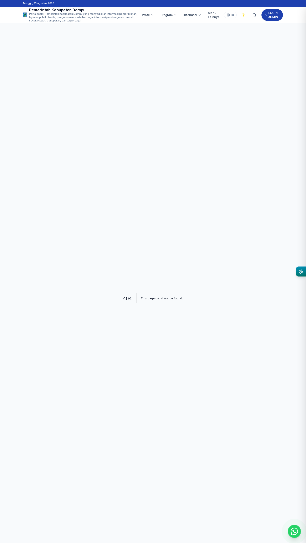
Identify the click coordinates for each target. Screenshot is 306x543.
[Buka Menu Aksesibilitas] (301, 271)
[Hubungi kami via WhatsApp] (294, 531)
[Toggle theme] (243, 15)
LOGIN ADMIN (273, 15)
